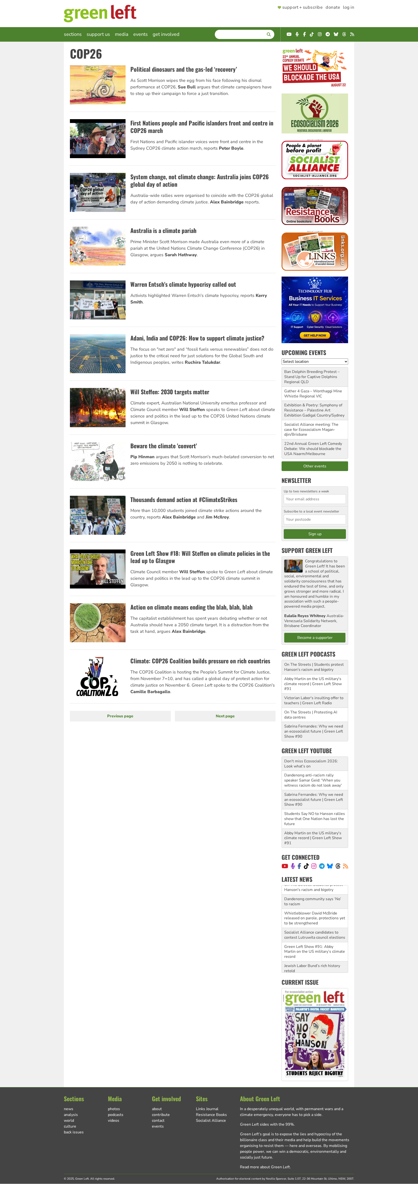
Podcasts (115, 1114)
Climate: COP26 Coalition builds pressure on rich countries (200, 660)
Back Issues (74, 1132)
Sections (73, 34)
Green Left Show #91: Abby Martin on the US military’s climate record (314, 942)
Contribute (161, 1114)
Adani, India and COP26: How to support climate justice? (197, 337)
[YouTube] (285, 866)
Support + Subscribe (302, 7)
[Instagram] (313, 866)
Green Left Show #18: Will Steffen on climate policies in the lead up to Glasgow (200, 557)
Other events (314, 466)
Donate (333, 7)
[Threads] (338, 866)
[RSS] (345, 866)
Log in (348, 7)
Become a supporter (315, 637)
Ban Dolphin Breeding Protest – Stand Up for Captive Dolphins (312, 374)
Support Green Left (307, 550)
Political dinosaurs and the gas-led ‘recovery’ (183, 69)
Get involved (166, 34)
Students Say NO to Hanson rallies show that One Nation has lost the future (314, 819)
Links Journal (207, 1109)
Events (140, 34)
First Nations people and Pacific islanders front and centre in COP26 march (201, 126)
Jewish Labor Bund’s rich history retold (312, 959)
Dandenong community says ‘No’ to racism (312, 892)
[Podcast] (293, 866)
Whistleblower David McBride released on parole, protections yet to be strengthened (314, 909)
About (157, 1109)
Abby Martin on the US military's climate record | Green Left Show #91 (313, 684)
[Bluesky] (330, 866)
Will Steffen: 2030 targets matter (169, 391)
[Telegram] (322, 866)
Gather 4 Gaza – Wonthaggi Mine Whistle (313, 393)
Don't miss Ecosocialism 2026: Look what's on (311, 763)
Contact (158, 1120)
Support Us (98, 34)
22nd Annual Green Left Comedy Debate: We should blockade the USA (313, 449)
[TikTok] (306, 866)
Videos (113, 1120)
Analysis (71, 1114)
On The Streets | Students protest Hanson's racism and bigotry (314, 667)
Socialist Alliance (211, 1120)
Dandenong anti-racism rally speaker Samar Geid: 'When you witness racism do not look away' (313, 780)
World (69, 1120)
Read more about (265, 1167)
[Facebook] (299, 866)
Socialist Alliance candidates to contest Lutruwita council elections (314, 926)
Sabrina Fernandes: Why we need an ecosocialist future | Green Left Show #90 (313, 731)
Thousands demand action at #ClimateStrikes (183, 499)
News (68, 1109)
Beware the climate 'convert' (163, 445)
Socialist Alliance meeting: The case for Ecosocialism (311, 427)
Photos (114, 1109)
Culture (70, 1126)
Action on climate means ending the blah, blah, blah (191, 607)
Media (121, 34)
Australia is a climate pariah (163, 230)
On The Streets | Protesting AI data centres (310, 715)
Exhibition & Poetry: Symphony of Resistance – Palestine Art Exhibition (313, 410)
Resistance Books (211, 1114)
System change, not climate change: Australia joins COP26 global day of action (199, 180)
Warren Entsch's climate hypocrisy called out (183, 284)
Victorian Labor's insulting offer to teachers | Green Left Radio (313, 700)
